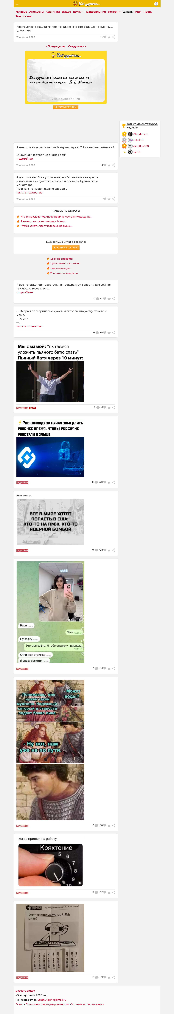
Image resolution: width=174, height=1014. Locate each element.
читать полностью (29, 192)
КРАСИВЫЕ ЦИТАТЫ (65, 247)
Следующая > (77, 46)
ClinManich (140, 134)
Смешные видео (60, 268)
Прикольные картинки (64, 263)
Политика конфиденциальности (47, 1004)
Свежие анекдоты (61, 258)
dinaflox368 (141, 146)
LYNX (136, 152)
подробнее (24, 158)
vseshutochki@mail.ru (52, 999)
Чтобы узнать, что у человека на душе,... (46, 225)
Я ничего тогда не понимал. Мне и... (44, 221)
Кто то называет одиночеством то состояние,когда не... (56, 216)
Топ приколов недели (64, 273)
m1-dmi (138, 140)
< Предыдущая (55, 46)
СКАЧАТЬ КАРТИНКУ (65, 107)
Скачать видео (25, 990)
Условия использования (87, 1004)
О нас (19, 1004)
